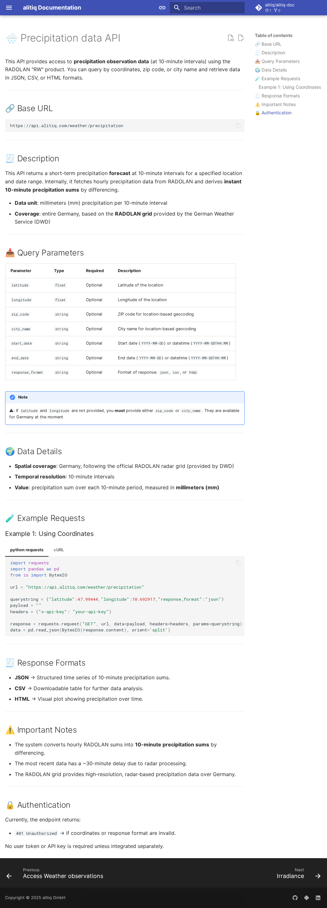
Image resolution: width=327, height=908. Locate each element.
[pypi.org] (306, 898)
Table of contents (274, 35)
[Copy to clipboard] (238, 125)
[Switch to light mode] (162, 7)
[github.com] (295, 898)
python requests (26, 549)
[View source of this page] (230, 38)
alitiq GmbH (53, 897)
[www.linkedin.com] (318, 898)
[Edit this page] (241, 38)
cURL (59, 549)
